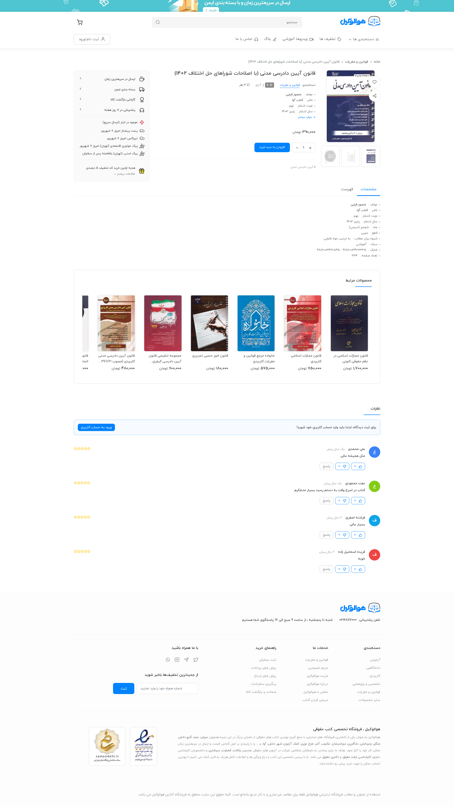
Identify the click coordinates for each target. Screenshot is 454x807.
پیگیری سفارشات (263, 684)
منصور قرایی (293, 94)
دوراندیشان (339, 744)
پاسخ (326, 466)
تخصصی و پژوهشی (366, 684)
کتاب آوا (297, 100)
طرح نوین (307, 744)
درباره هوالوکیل (317, 684)
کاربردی (375, 676)
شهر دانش (275, 744)
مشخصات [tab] (368, 189)
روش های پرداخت (263, 668)
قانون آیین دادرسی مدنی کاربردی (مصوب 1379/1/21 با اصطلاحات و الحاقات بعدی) (116, 359)
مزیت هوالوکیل (317, 676)
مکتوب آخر (322, 744)
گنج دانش (185, 737)
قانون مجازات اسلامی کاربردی (306, 359)
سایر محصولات (369, 700)
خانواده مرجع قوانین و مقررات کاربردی (259, 359)
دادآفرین (353, 744)
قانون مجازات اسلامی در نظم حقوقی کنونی (350, 359)
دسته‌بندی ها (363, 39)
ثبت (124, 688)
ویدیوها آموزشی (295, 39)
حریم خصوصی (318, 668)
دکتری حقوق (330, 757)
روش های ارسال (265, 676)
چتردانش (366, 744)
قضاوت (226, 750)
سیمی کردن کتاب (315, 700)
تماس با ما (244, 39)
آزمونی (375, 660)
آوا (264, 744)
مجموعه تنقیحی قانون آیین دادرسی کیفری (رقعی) (165, 359)
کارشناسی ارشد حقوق (357, 757)
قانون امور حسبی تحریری (210, 356)
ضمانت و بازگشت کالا (261, 692)
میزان (204, 737)
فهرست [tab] (347, 189)
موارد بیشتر (305, 117)
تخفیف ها (327, 39)
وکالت (237, 750)
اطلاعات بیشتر (126, 174)
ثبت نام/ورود (89, 39)
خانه (377, 62)
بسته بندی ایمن (124, 89)
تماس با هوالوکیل (315, 692)
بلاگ (267, 39)
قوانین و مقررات (356, 62)
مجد (196, 737)
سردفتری (214, 750)
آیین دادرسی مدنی (302, 167)
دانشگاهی (373, 668)
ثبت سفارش (267, 660)
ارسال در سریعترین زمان (120, 79)
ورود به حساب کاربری (96, 427)
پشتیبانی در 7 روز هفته (119, 110)
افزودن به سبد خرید (272, 147)
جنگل (377, 744)
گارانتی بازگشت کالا (123, 100)
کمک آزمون (291, 744)
